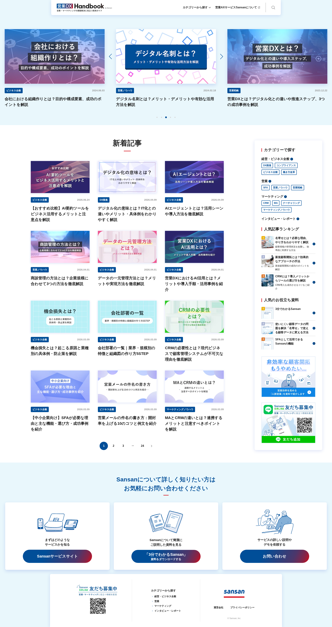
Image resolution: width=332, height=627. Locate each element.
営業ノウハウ (280, 187)
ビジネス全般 (270, 172)
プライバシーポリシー (242, 607)
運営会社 (218, 607)
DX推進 (267, 165)
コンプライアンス (286, 165)
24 (142, 445)
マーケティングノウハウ (276, 209)
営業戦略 (297, 187)
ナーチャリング (291, 203)
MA (276, 203)
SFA (265, 187)
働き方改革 (289, 172)
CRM (266, 203)
